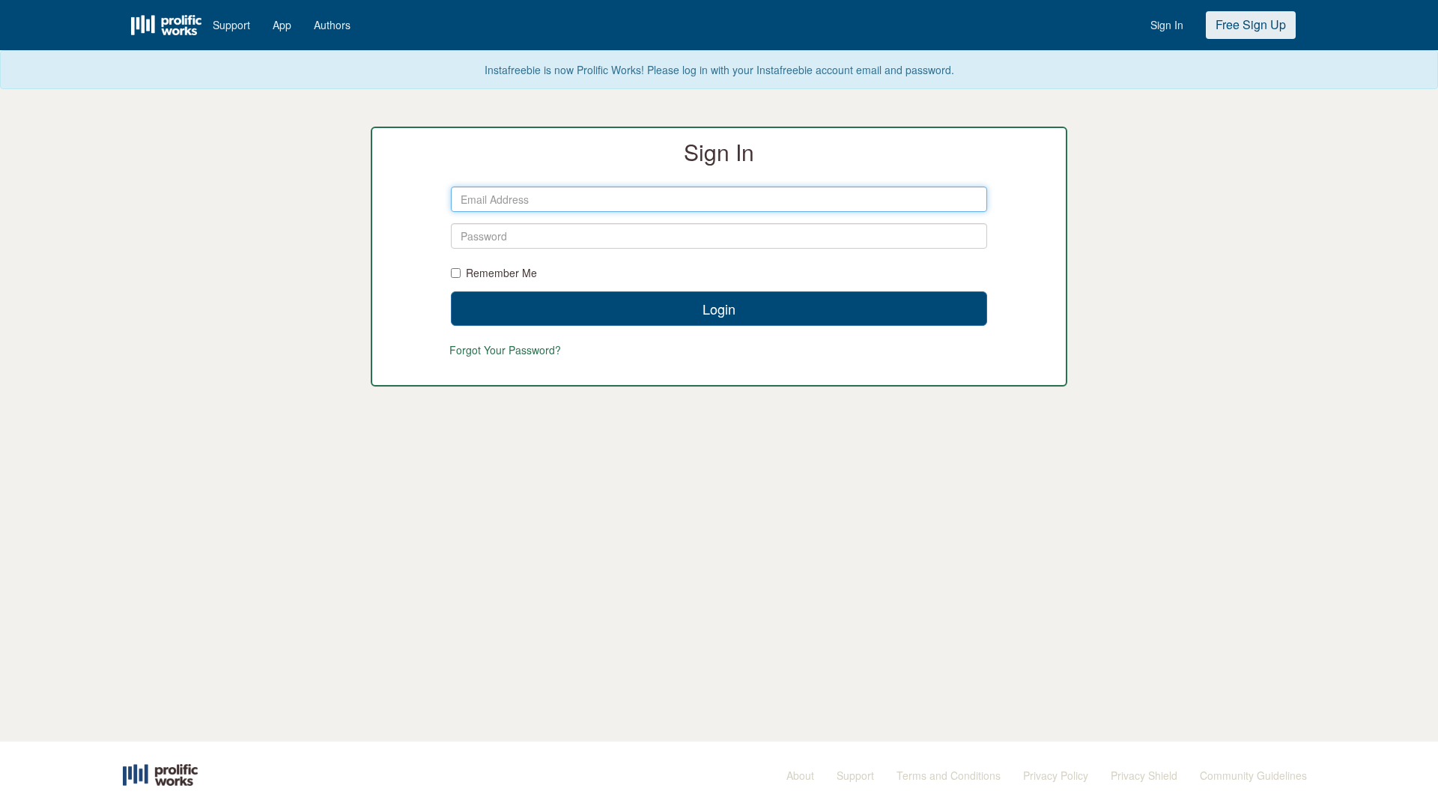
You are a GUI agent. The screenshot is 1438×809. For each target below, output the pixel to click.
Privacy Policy (1055, 775)
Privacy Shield (1144, 775)
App (282, 24)
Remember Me (501, 272)
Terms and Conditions (949, 775)
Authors (332, 24)
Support (231, 24)
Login (719, 308)
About (800, 775)
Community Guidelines (1253, 775)
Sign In (1166, 24)
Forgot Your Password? (505, 349)
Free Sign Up (1251, 24)
